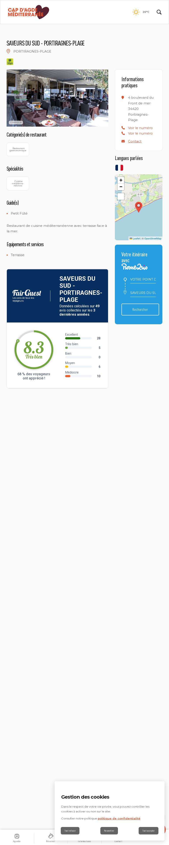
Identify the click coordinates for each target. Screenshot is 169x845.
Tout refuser (70, 830)
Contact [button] (134, 141)
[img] (8, 51)
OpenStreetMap (152, 238)
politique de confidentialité (119, 818)
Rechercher (140, 309)
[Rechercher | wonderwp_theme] (159, 12)
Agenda (16, 841)
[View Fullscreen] (121, 196)
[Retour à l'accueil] (28, 12)
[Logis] (10, 61)
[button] (140, 128)
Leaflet (136, 238)
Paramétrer (109, 830)
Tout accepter (148, 830)
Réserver (50, 841)
